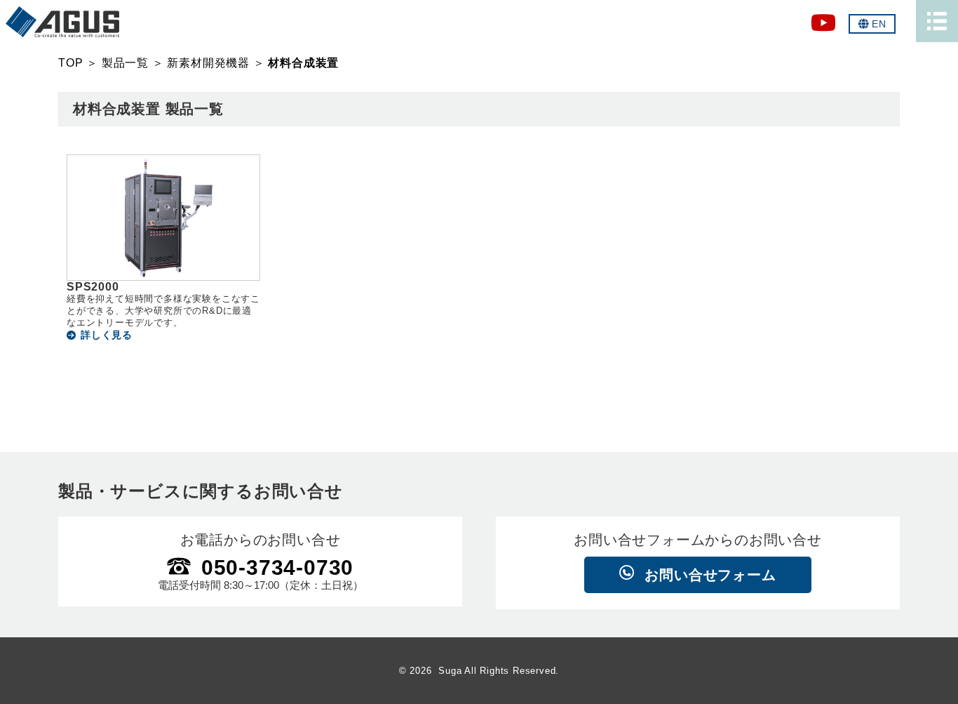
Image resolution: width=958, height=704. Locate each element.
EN (879, 23)
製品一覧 (125, 63)
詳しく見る (107, 334)
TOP (70, 63)
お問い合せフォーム (710, 575)
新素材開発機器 (208, 63)
